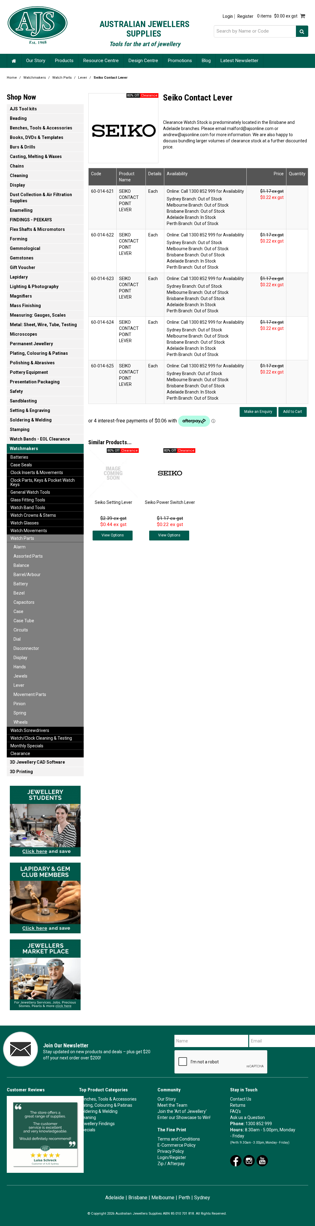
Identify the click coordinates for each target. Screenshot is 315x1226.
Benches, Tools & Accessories (108, 1099)
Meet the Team (172, 1105)
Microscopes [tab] (23, 334)
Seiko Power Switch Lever (170, 502)
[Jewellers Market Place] (45, 973)
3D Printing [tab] (21, 771)
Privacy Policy (171, 1151)
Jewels (20, 676)
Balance (21, 565)
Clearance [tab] (20, 753)
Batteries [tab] (19, 457)
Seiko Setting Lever (113, 502)
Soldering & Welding (98, 1111)
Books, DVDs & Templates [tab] (36, 137)
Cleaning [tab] (19, 175)
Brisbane (137, 1197)
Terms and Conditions (179, 1139)
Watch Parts (62, 78)
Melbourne (162, 1197)
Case (18, 611)
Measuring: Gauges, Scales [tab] (38, 315)
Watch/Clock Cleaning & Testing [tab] (41, 738)
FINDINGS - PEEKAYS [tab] (31, 219)
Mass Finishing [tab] (25, 305)
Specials (87, 1129)
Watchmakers (34, 78)
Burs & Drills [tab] (22, 146)
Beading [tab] (18, 118)
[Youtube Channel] (262, 1160)
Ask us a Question (247, 1117)
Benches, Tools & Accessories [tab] (41, 127)
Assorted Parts (28, 556)
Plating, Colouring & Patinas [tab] (39, 353)
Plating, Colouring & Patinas (105, 1105)
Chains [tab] (17, 166)
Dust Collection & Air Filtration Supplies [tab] (41, 197)
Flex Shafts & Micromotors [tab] (37, 229)
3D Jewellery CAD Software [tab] (37, 762)
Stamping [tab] (20, 429)
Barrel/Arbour (27, 574)
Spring (20, 712)
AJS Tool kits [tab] (23, 108)
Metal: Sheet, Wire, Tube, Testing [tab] (43, 324)
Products (64, 60)
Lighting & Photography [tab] (34, 286)
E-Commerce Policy (177, 1145)
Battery (21, 583)
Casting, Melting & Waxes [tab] (36, 156)
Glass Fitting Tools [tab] (27, 499)
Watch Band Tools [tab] (27, 507)
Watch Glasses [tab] (24, 522)
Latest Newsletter (239, 60)
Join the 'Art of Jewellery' (182, 1111)
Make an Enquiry (258, 411)
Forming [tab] (18, 238)
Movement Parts (30, 694)
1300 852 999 (258, 1123)
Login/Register (172, 1157)
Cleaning (87, 1117)
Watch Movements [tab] (28, 530)
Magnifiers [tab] (21, 296)
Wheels (21, 722)
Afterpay (176, 1163)
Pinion (20, 703)
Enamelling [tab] (21, 210)
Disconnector (26, 648)
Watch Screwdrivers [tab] (29, 730)
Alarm (20, 546)
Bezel (19, 593)
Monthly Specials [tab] (26, 745)
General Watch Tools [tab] (30, 492)
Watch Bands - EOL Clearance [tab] (40, 439)
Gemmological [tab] (25, 248)
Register (245, 16)
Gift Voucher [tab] (22, 267)
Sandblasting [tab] (23, 400)
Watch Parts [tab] (22, 538)
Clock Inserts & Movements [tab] (36, 472)
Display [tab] (17, 185)
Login (228, 16)
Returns (237, 1105)
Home (14, 61)
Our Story (35, 60)
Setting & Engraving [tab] (30, 410)
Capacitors (24, 602)
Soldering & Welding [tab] (31, 419)
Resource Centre (101, 60)
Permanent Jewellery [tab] (31, 343)
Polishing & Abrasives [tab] (32, 362)
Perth (184, 1197)
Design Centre (143, 60)
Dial (17, 639)
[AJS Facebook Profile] (235, 1160)
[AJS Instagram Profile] (249, 1160)
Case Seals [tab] (21, 464)
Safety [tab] (16, 391)
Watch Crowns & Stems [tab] (33, 515)
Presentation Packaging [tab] (35, 381)
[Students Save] (45, 819)
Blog (206, 60)
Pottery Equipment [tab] (29, 372)
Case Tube (24, 620)
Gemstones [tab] (22, 257)
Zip (161, 1163)
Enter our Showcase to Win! (184, 1117)
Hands (20, 666)
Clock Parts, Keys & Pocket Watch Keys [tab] (42, 482)
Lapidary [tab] (19, 277)
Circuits (21, 629)
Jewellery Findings (97, 1123)
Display (20, 657)
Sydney (202, 1197)
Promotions (180, 60)
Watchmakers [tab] (24, 448)
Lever (82, 78)
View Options (113, 535)
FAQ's (235, 1111)
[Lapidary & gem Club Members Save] (45, 896)
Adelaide (114, 1197)
